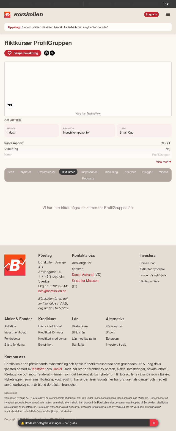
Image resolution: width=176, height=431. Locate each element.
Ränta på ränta (149, 281)
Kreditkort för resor (50, 332)
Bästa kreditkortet (50, 326)
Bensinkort (45, 344)
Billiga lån (78, 332)
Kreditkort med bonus (52, 338)
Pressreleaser (46, 172)
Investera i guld (116, 344)
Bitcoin (110, 332)
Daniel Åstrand (83, 274)
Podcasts (88, 178)
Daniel (57, 368)
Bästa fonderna (14, 344)
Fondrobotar (12, 338)
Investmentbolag (15, 332)
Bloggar (147, 172)
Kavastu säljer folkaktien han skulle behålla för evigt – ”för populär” (58, 27)
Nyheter (26, 172)
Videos (163, 172)
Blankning (111, 172)
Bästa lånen (80, 326)
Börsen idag (147, 263)
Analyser (130, 172)
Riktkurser (68, 172)
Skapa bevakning (26, 53)
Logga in (151, 14)
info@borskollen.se (52, 290)
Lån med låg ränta (84, 338)
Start (11, 172)
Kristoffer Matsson (85, 280)
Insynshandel (89, 172)
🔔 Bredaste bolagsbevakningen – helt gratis (49, 423)
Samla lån (78, 344)
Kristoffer (39, 368)
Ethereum (112, 338)
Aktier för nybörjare (152, 269)
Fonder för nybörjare (153, 275)
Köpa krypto (114, 326)
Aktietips (10, 326)
